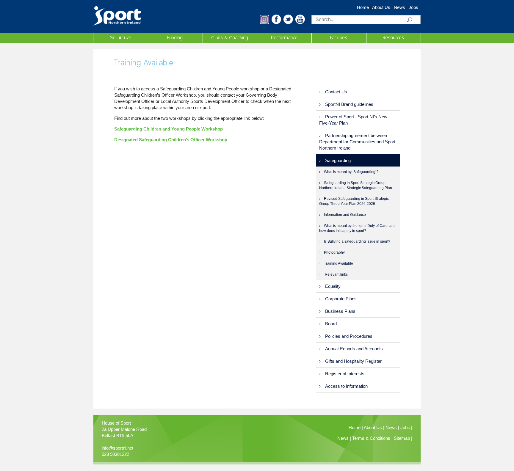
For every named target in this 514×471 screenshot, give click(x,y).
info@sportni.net (117, 447)
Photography (334, 252)
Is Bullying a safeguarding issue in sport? (357, 241)
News (399, 7)
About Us (381, 7)
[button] (264, 22)
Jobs (413, 7)
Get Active (120, 37)
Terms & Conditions (371, 438)
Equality (333, 286)
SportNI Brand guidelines (349, 104)
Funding (175, 37)
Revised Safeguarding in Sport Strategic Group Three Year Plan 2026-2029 (354, 201)
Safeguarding (338, 160)
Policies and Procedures (348, 336)
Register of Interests (344, 373)
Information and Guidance (345, 215)
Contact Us (336, 91)
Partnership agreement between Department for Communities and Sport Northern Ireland (357, 141)
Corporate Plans (341, 298)
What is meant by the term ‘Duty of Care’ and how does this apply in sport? (357, 228)
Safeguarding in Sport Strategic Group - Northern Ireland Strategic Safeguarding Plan (355, 185)
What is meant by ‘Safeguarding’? (351, 172)
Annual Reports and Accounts (354, 348)
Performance (284, 37)
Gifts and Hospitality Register (353, 361)
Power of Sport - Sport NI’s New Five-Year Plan (353, 119)
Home (363, 7)
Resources (393, 37)
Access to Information (346, 386)
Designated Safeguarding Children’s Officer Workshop (170, 139)
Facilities (338, 37)
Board (331, 323)
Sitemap (402, 438)
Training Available (338, 263)
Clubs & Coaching (229, 37)
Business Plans (340, 311)
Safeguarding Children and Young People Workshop (168, 128)
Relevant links (336, 274)
